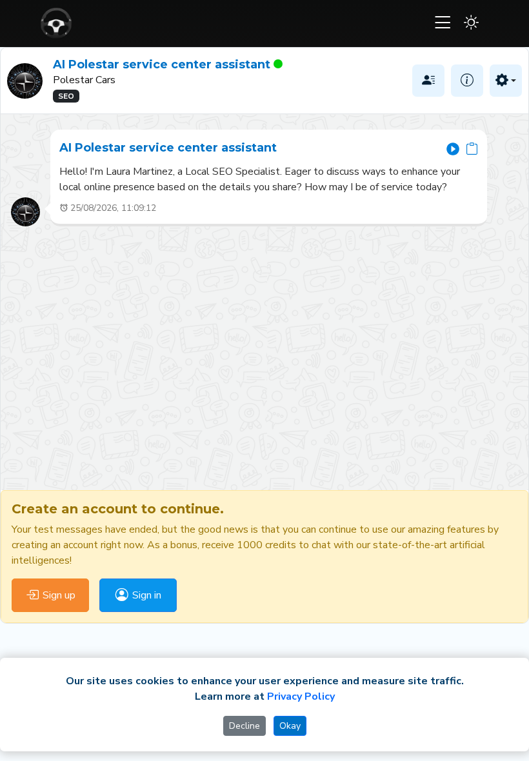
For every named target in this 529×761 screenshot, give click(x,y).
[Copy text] (472, 148)
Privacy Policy (301, 696)
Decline (244, 726)
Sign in (146, 595)
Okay (290, 726)
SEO (66, 96)
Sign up (59, 595)
